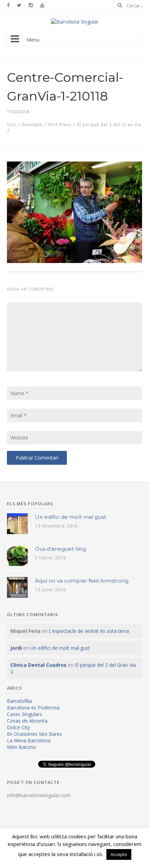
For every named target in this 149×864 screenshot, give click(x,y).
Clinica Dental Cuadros (38, 665)
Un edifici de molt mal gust (70, 517)
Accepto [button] (119, 854)
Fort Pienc (60, 125)
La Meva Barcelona (29, 740)
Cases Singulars (24, 714)
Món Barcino (21, 747)
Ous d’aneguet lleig (60, 549)
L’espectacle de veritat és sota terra (89, 631)
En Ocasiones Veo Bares (34, 734)
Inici (11, 125)
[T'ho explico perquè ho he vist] (74, 21)
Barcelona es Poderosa (33, 707)
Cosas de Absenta (27, 720)
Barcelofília (19, 701)
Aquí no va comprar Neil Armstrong (82, 580)
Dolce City (18, 727)
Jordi (16, 648)
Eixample (32, 125)
